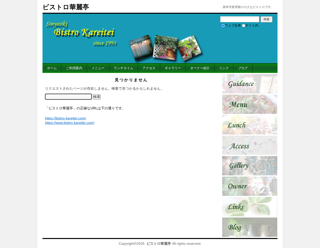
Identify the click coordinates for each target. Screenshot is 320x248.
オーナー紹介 (200, 68)
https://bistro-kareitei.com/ (65, 118)
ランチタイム (123, 68)
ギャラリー (173, 68)
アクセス (149, 68)
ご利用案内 (74, 68)
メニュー (98, 68)
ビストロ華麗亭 (65, 7)
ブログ (243, 68)
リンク (224, 68)
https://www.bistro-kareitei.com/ (69, 123)
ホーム (52, 68)
